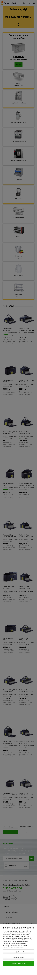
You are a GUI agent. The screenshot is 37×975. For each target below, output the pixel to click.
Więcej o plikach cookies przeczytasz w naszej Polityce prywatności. (16, 946)
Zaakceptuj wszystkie (19, 963)
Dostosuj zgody (18, 957)
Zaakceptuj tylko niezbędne (18, 952)
